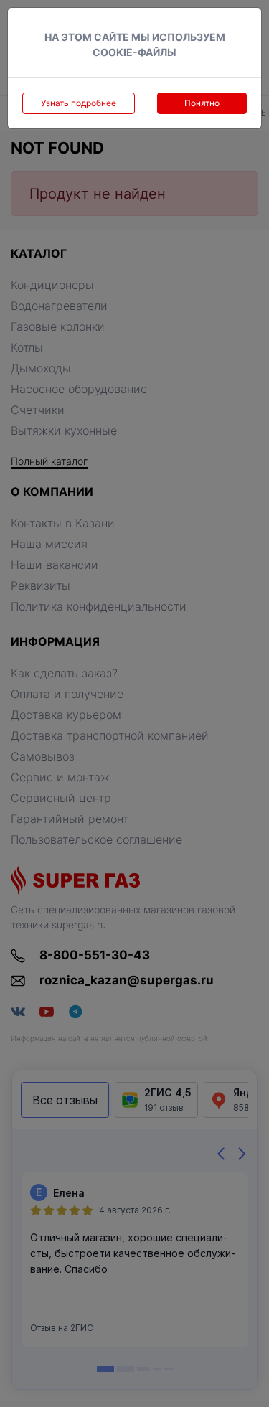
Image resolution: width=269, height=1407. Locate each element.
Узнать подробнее (78, 103)
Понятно (202, 103)
